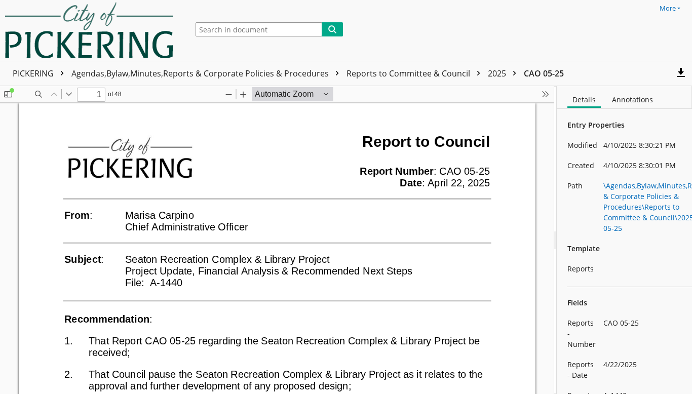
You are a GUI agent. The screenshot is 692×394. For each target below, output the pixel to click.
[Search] (332, 29)
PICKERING (34, 73)
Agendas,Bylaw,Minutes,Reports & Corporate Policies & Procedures (201, 73)
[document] (624, 240)
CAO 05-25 (544, 73)
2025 (498, 73)
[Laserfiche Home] (91, 30)
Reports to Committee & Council (409, 73)
